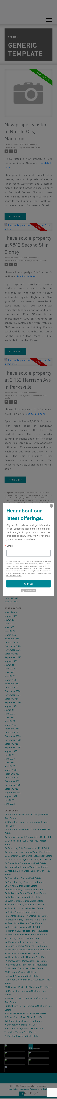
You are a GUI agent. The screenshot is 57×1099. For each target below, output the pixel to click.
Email (9, 546)
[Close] (51, 506)
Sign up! (28, 583)
